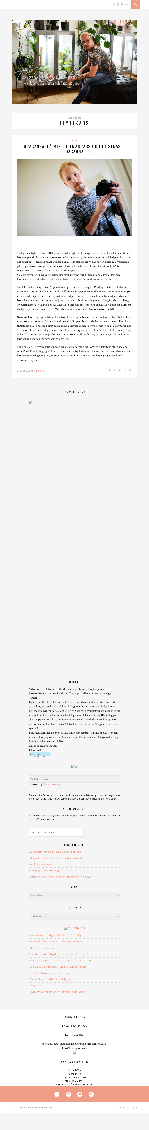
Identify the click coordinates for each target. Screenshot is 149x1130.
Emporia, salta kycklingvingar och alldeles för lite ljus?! (58, 870)
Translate (55, 784)
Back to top (127, 1107)
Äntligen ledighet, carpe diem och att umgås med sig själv (60, 876)
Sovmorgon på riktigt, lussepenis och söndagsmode (57, 991)
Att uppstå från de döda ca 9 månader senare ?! (55, 858)
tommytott (39, 370)
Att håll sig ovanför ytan (42, 864)
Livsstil (74, 140)
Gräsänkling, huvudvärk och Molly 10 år (51, 979)
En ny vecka (35, 985)
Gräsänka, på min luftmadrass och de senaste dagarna (74, 149)
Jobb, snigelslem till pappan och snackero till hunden (58, 966)
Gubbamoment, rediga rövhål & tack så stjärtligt (55, 851)
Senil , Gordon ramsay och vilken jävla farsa (53, 973)
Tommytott (78, 928)
